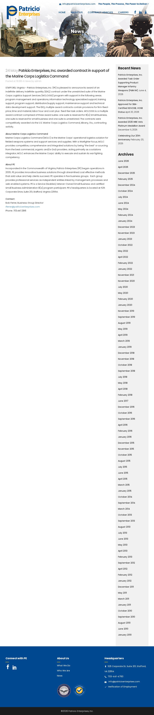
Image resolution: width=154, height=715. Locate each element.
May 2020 (123, 292)
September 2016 (126, 418)
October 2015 (125, 454)
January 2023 (125, 238)
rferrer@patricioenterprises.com (23, 206)
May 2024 (123, 208)
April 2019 (123, 334)
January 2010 (125, 634)
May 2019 (123, 328)
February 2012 (125, 574)
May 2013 (122, 544)
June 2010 (123, 628)
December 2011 (126, 586)
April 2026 (123, 167)
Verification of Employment (122, 686)
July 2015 (122, 466)
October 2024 (125, 191)
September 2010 (126, 616)
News (28, 81)
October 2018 (125, 364)
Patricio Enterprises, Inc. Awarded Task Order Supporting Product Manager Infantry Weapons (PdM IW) (130, 82)
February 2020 (125, 298)
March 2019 (124, 340)
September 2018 (126, 370)
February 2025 (125, 179)
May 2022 (123, 250)
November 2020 (126, 280)
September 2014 (126, 502)
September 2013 (126, 520)
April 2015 (122, 478)
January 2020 (125, 304)
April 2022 (123, 256)
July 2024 (123, 197)
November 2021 (126, 274)
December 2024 (126, 185)
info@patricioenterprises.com (124, 681)
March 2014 (124, 508)
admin (38, 81)
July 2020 (123, 286)
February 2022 (125, 262)
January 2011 (124, 604)
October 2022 (125, 244)
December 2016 (126, 406)
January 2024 (125, 220)
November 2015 (126, 448)
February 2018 (125, 394)
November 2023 (126, 232)
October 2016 (125, 412)
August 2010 (124, 622)
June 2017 (123, 400)
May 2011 (122, 592)
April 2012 (122, 568)
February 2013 (125, 556)
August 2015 (124, 460)
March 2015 (124, 484)
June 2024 (123, 203)
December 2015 (126, 442)
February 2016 (125, 430)
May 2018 (123, 382)
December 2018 (126, 352)
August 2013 (124, 526)
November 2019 (126, 310)
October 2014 (125, 496)
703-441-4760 (115, 676)
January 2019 (125, 346)
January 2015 (124, 490)
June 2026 (123, 161)
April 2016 (123, 424)
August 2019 (124, 322)
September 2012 (126, 562)
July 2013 (122, 532)
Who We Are (63, 670)
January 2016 (125, 436)
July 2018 (122, 376)
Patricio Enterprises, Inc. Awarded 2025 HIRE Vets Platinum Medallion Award (131, 121)
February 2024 (125, 214)
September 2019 (126, 316)
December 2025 (126, 173)
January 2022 (125, 268)
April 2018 (123, 388)
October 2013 (125, 514)
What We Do (63, 665)
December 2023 (126, 226)
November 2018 (126, 358)
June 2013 (123, 538)
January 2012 (124, 580)
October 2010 (125, 610)
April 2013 (122, 550)
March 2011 (123, 598)
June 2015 (123, 472)
